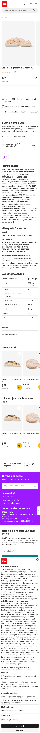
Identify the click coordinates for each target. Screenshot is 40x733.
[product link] (12, 363)
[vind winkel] (35, 485)
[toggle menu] (36, 4)
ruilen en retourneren (11, 503)
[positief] (27, 464)
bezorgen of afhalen (11, 500)
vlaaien (7, 17)
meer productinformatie (16, 137)
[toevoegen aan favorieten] (35, 77)
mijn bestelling (9, 497)
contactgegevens (9, 334)
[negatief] (33, 464)
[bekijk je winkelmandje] (31, 4)
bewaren (5, 327)
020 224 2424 (7, 512)
